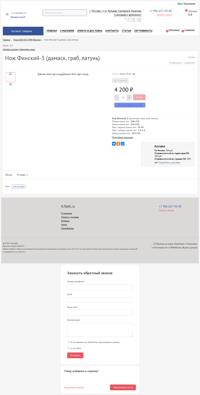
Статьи (126, 30)
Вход (180, 3)
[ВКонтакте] (114, 144)
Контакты (112, 30)
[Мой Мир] (123, 144)
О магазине (67, 30)
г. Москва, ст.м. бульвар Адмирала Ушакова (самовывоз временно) (115, 13)
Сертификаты (143, 30)
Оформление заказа (123, 387)
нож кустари (19, 186)
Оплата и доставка (89, 30)
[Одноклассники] (118, 144)
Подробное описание (122, 137)
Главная (52, 30)
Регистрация (189, 3)
